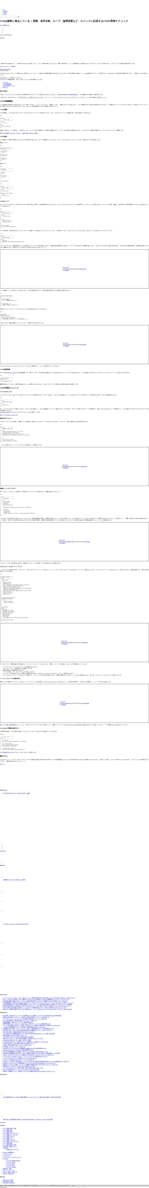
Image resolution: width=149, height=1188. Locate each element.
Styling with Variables (66, 642)
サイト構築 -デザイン (9, 1136)
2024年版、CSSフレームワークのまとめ (14, 1046)
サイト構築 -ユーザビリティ (11, 1133)
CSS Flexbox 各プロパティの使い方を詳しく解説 (16, 793)
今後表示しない (74, 1185)
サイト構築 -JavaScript (9, 1140)
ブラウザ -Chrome (11, 1167)
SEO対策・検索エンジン (10, 1146)
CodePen (66, 270)
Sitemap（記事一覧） (9, 1173)
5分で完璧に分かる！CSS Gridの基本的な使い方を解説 (18, 1037)
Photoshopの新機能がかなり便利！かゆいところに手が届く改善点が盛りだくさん (25, 1051)
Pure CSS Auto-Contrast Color (66, 541)
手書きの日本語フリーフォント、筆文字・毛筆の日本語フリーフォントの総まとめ (26, 1017)
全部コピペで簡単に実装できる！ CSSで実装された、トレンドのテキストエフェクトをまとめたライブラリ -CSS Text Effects (37, 1009)
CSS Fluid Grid (66, 269)
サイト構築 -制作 (7, 1131)
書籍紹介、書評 (7, 1168)
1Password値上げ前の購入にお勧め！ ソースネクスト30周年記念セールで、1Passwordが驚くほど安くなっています (34, 1007)
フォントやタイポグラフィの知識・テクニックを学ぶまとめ (20, 1058)
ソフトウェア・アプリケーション (12, 1157)
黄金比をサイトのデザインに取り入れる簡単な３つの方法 (19, 1066)
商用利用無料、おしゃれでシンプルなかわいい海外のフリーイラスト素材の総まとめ (26, 1023)
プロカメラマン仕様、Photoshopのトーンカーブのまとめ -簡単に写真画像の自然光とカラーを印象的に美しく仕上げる (36, 1061)
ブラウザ (5, 1159)
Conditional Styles (66, 466)
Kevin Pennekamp (4, 412)
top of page (3, 851)
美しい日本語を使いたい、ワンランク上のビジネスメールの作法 (21, 1069)
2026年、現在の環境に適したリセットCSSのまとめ (17, 1045)
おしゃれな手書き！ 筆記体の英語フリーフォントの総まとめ (20, 1020)
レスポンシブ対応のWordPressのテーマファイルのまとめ (18, 1059)
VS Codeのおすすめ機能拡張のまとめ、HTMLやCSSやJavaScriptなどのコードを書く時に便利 (29, 1033)
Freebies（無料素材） (9, 1152)
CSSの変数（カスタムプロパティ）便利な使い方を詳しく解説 (20, 133)
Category (5, 11)
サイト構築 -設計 (7, 1130)
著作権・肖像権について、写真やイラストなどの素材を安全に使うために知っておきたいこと (29, 1071)
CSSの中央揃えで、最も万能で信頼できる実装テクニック (19, 1043)
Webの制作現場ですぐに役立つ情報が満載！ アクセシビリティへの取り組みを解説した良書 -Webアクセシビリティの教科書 (37, 1004)
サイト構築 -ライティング (10, 1135)
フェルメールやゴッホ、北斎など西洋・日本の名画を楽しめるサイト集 (23, 1068)
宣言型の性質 (73, 94)
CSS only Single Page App (66, 703)
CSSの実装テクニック (9, 85)
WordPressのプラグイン (12, 1149)
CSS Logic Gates (11, 372)
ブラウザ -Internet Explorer (13, 1160)
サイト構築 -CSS (4, 25)
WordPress (5, 1148)
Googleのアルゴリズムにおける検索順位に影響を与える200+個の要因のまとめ (25, 1048)
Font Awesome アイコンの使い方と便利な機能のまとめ (18, 1050)
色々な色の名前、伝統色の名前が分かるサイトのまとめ (18, 1032)
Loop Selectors (66, 344)
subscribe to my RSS (8, 1181)
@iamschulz (83, 269)
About (4, 14)
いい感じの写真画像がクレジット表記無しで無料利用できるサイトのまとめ (24, 1027)
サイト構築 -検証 (7, 1143)
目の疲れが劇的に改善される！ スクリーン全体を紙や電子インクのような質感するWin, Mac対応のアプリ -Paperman (35, 1001)
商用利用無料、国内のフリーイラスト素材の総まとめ (18, 1022)
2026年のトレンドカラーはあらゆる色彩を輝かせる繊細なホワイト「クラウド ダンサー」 (28, 1030)
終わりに (5, 87)
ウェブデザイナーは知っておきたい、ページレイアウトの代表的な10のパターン (25, 1056)
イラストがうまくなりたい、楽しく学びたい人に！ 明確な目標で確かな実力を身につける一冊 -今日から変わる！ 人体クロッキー (39, 998)
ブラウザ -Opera (10, 1163)
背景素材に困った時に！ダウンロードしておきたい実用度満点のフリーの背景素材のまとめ (28, 1028)
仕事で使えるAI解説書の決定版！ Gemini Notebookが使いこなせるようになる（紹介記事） (28, 1119)
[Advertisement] (74, 51)
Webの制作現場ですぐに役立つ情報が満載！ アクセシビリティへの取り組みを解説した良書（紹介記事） (32, 1097)
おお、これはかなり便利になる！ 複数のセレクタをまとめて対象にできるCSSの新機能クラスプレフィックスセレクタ (36, 999)
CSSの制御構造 (7, 84)
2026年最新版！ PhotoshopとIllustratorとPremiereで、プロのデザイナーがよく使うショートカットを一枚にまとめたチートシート (38, 1002)
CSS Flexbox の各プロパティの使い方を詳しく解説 (17, 1040)
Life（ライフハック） (9, 1170)
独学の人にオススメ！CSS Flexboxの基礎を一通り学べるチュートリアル (23, 1038)
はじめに (5, 82)
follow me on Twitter (8, 1180)
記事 (11, 724)
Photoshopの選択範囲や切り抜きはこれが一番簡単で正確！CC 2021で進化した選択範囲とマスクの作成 (31, 1053)
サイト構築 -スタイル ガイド (11, 1141)
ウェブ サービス (7, 1154)
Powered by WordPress (9, 1182)
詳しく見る (82, 1185)
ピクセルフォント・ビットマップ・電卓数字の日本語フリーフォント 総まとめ (25, 1019)
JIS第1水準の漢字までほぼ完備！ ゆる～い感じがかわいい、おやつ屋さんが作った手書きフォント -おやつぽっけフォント (37, 1006)
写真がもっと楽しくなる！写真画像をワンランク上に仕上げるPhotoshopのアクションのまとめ (29, 1063)
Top (4, 10)
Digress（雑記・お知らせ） (10, 1172)
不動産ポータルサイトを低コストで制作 (14, 879)
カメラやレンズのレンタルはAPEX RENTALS (16, 924)
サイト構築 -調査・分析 (9, 1128)
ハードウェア (7, 1155)
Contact (5, 12)
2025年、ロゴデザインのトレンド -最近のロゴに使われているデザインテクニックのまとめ (28, 1055)
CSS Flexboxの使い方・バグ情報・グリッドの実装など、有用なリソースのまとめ (25, 1041)
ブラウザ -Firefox (10, 1162)
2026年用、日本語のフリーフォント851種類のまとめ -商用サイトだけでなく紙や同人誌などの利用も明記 (32, 1015)
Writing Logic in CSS (5, 69)
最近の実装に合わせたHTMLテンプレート (15, 1035)
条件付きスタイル (9, 752)
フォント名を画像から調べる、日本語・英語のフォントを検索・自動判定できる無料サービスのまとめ (31, 1025)
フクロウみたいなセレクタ (10, 415)
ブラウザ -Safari (10, 1165)
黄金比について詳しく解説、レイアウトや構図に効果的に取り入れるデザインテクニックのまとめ (30, 1064)
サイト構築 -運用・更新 (9, 1144)
